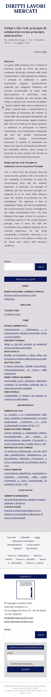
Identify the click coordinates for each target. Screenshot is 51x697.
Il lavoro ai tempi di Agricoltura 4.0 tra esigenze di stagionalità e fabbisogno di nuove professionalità (23, 514)
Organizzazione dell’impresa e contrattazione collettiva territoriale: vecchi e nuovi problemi (25, 333)
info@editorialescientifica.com (18, 617)
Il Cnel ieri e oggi (12, 314)
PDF (45, 51)
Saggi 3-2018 (23, 42)
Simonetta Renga (16, 39)
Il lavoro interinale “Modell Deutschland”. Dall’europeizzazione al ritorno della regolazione (25, 370)
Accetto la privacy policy (21, 663)
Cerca (7, 261)
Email (9, 653)
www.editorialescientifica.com (18, 621)
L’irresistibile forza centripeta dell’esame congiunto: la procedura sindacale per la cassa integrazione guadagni (25, 384)
